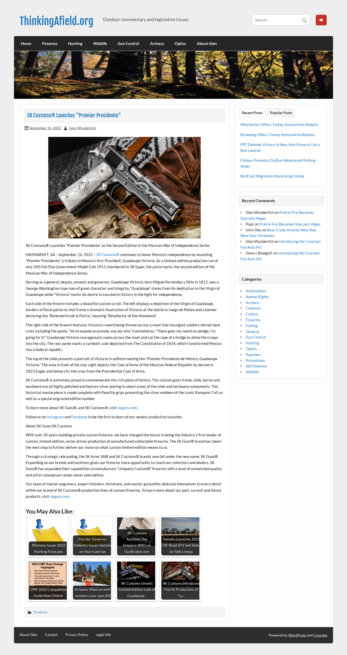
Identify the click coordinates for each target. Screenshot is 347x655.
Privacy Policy (77, 634)
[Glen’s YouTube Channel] (321, 20)
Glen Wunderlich (82, 128)
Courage (320, 635)
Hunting (75, 43)
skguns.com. (60, 496)
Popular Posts (281, 112)
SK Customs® (107, 254)
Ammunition (256, 291)
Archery (157, 43)
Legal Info (103, 634)
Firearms (49, 43)
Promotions (255, 360)
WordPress (297, 635)
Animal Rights (257, 296)
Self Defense (256, 366)
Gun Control (128, 43)
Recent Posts (252, 112)
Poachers (253, 354)
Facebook (79, 416)
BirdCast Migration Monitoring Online (272, 176)
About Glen (207, 43)
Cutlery (252, 314)
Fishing (252, 325)
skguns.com (127, 407)
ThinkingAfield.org (56, 21)
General (252, 331)
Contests (253, 308)
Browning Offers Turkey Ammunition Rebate (277, 134)
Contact (51, 634)
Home (26, 43)
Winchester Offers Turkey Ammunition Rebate (279, 124)
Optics (180, 43)
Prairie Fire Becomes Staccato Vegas (290, 224)
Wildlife (100, 43)
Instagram (55, 416)
